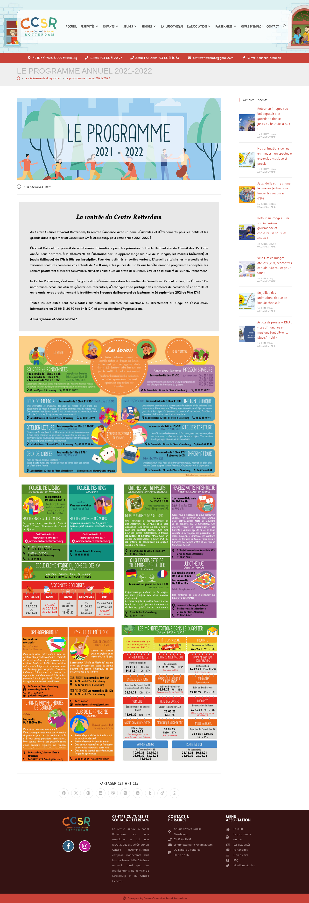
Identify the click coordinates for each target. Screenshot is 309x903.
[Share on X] (76, 793)
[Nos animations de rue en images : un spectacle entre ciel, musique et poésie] (247, 160)
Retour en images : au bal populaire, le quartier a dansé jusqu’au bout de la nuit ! (273, 118)
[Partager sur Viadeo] (162, 793)
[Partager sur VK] (125, 793)
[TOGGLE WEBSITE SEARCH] (284, 26)
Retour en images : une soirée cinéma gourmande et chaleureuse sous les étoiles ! (273, 228)
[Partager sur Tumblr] (150, 793)
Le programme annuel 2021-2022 (87, 78)
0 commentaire (266, 137)
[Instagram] (85, 846)
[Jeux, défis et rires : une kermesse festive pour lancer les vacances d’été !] (247, 194)
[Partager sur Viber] (113, 793)
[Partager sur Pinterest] (88, 793)
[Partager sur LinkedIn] (100, 793)
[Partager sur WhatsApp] (174, 793)
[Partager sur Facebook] (64, 793)
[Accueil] (18, 78)
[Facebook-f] (68, 846)
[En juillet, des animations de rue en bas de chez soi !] (247, 301)
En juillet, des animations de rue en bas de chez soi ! (272, 298)
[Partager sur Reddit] (137, 793)
